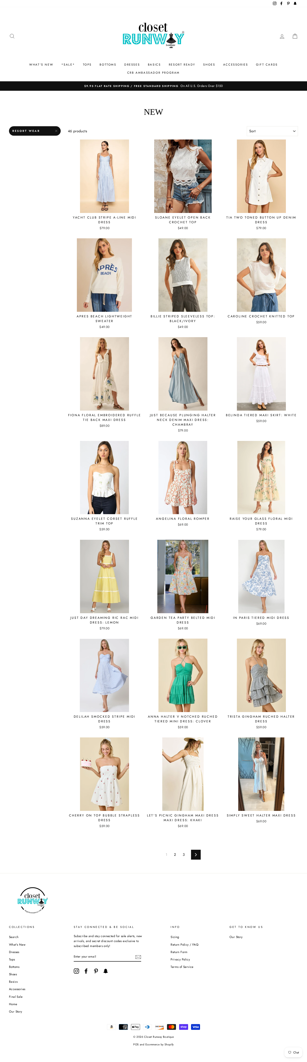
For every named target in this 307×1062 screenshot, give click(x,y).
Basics (13, 981)
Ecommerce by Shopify (159, 1044)
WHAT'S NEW (41, 64)
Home (13, 1004)
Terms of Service (182, 967)
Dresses (14, 952)
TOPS (87, 64)
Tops (12, 959)
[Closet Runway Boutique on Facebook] (86, 971)
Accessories (17, 989)
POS (136, 1044)
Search (13, 937)
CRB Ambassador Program (153, 73)
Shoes (13, 974)
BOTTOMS (108, 64)
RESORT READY (182, 64)
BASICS (154, 64)
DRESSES (132, 64)
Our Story (15, 1011)
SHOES (209, 64)
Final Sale (15, 996)
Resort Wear (26, 131)
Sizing (175, 937)
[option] (153, 86)
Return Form (179, 952)
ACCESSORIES (235, 64)
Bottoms (14, 967)
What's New (17, 944)
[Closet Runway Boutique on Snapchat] (105, 971)
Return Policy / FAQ (184, 944)
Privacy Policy (180, 959)
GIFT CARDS (267, 64)
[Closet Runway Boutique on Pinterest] (96, 971)
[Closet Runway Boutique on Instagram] (76, 971)
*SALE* (68, 64)
